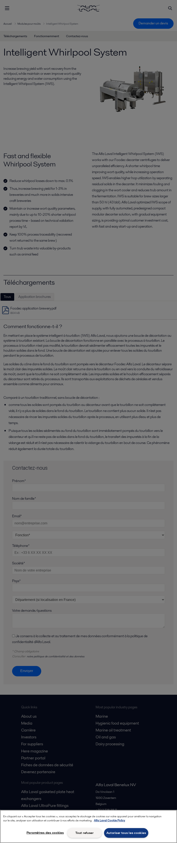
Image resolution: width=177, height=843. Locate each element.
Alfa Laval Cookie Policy (109, 820)
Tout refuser (84, 833)
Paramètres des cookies (45, 832)
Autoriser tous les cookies (126, 833)
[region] (88, 826)
